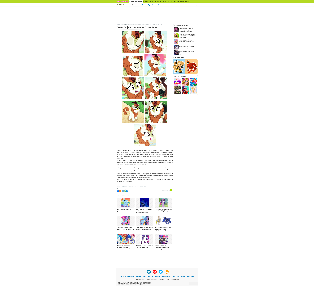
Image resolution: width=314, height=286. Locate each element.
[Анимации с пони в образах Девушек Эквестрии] (144, 239)
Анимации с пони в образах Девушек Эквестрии (144, 246)
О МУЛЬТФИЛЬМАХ (135, 1)
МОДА (187, 1)
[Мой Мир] (127, 191)
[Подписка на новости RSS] (167, 272)
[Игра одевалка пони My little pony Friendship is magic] (163, 203)
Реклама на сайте (164, 279)
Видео (144, 5)
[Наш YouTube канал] (155, 272)
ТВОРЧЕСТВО (171, 1)
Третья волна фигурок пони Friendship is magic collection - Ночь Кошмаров (163, 229)
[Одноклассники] (120, 191)
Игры (149, 5)
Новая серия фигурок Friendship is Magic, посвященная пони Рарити (125, 247)
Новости (128, 5)
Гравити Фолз (156, 5)
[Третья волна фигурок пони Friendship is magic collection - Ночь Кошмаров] (163, 221)
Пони (120, 186)
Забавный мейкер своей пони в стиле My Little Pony (125, 228)
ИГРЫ (151, 1)
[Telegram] (123, 191)
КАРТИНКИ (120, 5)
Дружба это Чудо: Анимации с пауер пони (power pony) (162, 247)
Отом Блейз (136, 186)
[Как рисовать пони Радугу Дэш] (126, 203)
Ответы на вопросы (151, 279)
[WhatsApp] (125, 191)
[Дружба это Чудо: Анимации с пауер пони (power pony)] (163, 239)
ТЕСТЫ (156, 1)
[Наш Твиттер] (161, 272)
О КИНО (145, 1)
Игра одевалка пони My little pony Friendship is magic (163, 210)
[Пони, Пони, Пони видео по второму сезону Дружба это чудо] (144, 221)
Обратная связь (139, 279)
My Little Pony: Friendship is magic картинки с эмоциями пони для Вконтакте (144, 211)
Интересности (136, 5)
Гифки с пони (143, 186)
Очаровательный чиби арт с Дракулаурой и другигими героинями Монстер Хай (186, 30)
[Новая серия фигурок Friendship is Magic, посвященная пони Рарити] (126, 239)
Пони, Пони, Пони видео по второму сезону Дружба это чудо (144, 229)
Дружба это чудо (126, 186)
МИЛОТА (163, 1)
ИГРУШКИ (180, 1)
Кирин (131, 186)
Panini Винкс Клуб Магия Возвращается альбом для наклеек (186, 41)
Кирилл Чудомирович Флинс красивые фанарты (187, 47)
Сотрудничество (175, 279)
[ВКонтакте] (118, 191)
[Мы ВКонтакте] (149, 272)
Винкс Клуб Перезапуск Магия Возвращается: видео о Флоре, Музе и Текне (187, 36)
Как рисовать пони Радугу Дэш (125, 210)
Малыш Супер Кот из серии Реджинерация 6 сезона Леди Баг (187, 53)
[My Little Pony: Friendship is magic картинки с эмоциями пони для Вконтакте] (144, 203)
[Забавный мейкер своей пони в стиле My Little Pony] (126, 221)
